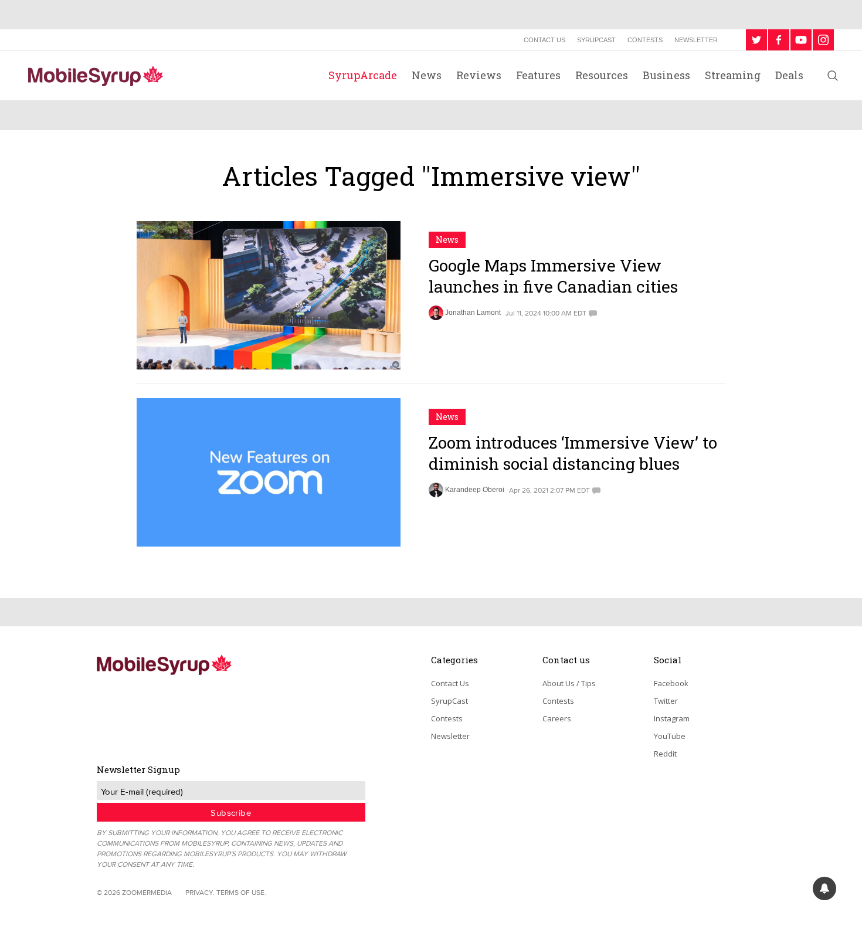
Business (666, 75)
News (427, 75)
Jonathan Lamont (473, 312)
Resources (601, 75)
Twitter (666, 701)
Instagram (672, 718)
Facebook (671, 683)
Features (538, 75)
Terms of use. (241, 892)
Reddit (665, 753)
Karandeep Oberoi (474, 490)
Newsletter (696, 39)
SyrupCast (596, 39)
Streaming (733, 75)
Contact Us (544, 39)
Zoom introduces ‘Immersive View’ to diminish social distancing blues (573, 453)
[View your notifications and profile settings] (824, 888)
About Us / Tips (569, 683)
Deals (789, 75)
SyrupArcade (362, 75)
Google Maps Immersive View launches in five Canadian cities (553, 276)
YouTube (669, 736)
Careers (556, 718)
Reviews (478, 75)
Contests (645, 39)
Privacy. (200, 892)
